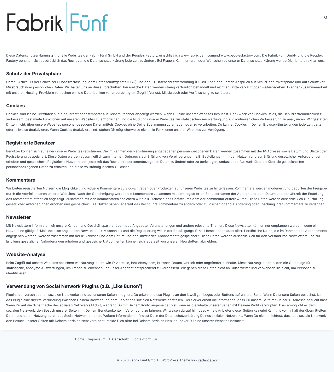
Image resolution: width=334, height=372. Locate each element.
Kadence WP (208, 360)
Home (79, 339)
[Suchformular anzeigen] (325, 17)
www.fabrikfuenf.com (197, 55)
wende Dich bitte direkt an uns (300, 61)
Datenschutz (119, 339)
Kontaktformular (145, 339)
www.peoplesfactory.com (240, 55)
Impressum (96, 339)
